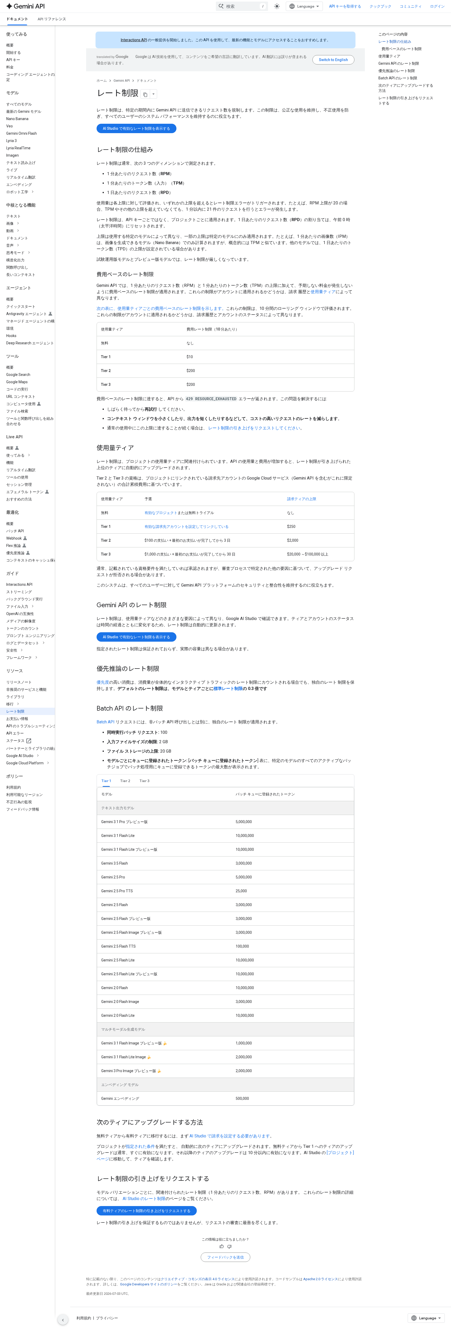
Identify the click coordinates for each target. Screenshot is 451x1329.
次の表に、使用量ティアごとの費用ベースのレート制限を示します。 (161, 308)
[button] (31, 192)
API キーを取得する (345, 6)
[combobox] (242, 6)
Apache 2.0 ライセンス (320, 1279)
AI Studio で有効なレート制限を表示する (136, 128)
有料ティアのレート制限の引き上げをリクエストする (147, 1211)
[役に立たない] (229, 1246)
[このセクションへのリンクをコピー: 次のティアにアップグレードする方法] (208, 1123)
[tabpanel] (225, 946)
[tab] (106, 781)
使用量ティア (323, 291)
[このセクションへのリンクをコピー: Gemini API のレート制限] (172, 606)
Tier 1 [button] (106, 780)
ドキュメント (17, 19)
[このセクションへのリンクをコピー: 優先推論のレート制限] (164, 669)
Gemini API (122, 80)
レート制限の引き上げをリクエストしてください (254, 428)
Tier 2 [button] (125, 780)
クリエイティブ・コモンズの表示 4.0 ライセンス (198, 1279)
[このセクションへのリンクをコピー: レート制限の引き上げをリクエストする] (214, 1179)
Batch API (106, 721)
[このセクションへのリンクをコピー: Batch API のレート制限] (168, 709)
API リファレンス (52, 19)
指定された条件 (140, 1146)
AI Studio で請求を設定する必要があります (229, 1135)
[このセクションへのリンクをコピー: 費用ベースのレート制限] (159, 275)
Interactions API (134, 40)
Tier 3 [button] (145, 780)
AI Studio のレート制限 (144, 1198)
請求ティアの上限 (301, 499)
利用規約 (83, 1318)
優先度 (103, 682)
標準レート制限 (228, 688)
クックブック (380, 6)
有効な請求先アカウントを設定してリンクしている (187, 526)
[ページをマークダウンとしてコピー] (145, 94)
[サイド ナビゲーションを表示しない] (63, 1319)
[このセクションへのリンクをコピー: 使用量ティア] (139, 448)
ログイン (437, 6)
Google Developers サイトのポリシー (148, 1284)
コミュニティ (411, 6)
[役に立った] (221, 1246)
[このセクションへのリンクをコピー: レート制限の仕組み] (158, 150)
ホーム (102, 80)
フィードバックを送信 (225, 1257)
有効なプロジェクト (161, 513)
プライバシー (107, 1318)
